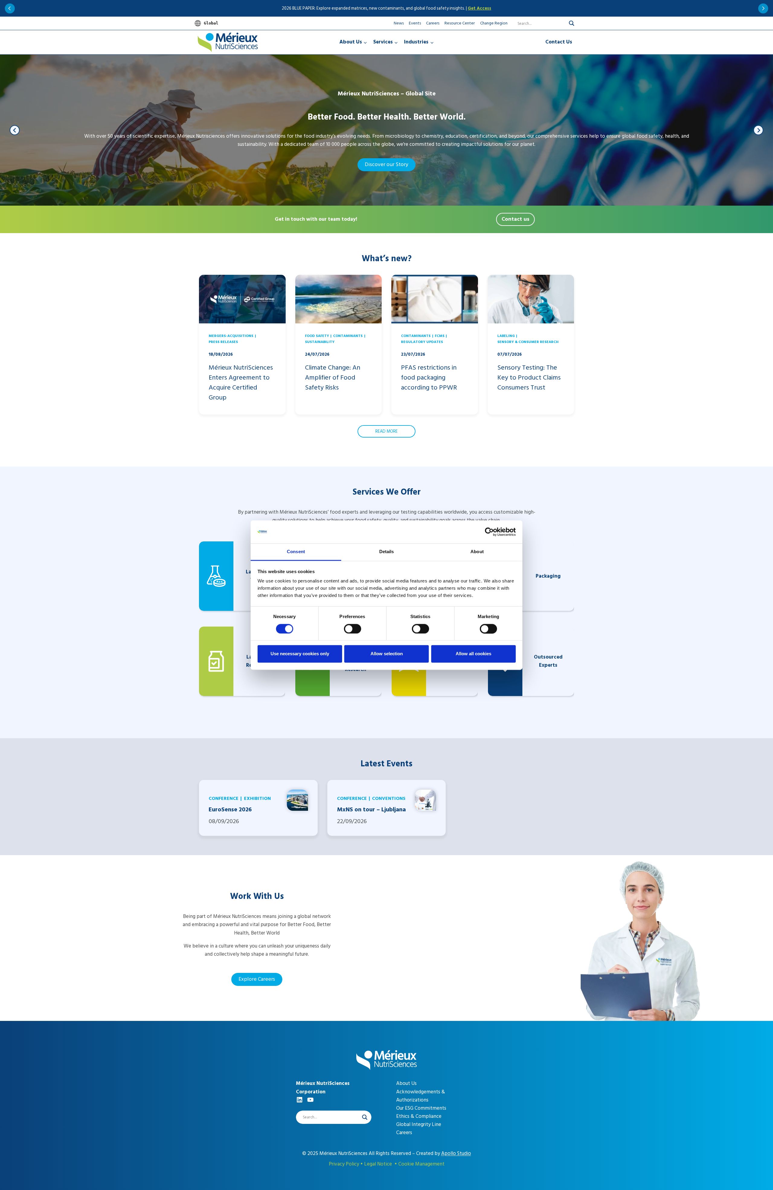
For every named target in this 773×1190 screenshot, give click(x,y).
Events (415, 23)
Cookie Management (421, 1164)
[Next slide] (763, 8)
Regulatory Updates (422, 342)
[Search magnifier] (571, 23)
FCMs (439, 336)
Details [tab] (386, 551)
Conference (224, 798)
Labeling (506, 336)
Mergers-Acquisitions (231, 336)
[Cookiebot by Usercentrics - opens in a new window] (489, 531)
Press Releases (223, 342)
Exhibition (257, 798)
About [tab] (477, 551)
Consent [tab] (296, 551)
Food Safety (317, 336)
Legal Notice (378, 1164)
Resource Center (459, 23)
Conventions (389, 798)
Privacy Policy (344, 1164)
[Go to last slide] (10, 8)
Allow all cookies (473, 653)
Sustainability (320, 342)
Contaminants (348, 336)
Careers (432, 23)
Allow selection (386, 653)
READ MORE (386, 431)
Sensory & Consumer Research (528, 342)
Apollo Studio (456, 1153)
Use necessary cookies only (300, 653)
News (399, 23)
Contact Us (558, 42)
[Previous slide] (15, 130)
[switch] (352, 628)
